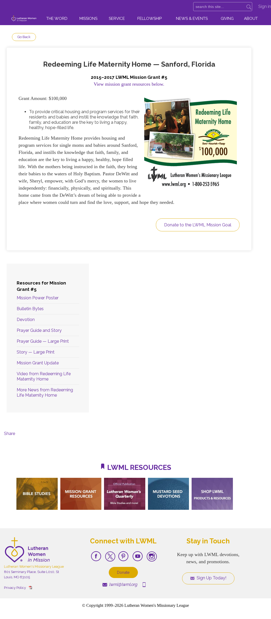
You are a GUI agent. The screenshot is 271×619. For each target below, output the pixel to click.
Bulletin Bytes (30, 308)
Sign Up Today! (211, 577)
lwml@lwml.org (122, 584)
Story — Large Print (36, 352)
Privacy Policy (15, 588)
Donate (123, 572)
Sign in (264, 6)
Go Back (23, 37)
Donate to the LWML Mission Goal (197, 224)
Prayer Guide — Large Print (43, 341)
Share (9, 433)
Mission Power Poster (37, 297)
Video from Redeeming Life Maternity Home (44, 376)
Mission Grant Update (38, 362)
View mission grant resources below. (129, 84)
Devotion (26, 319)
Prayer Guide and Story (39, 330)
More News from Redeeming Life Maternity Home (45, 392)
